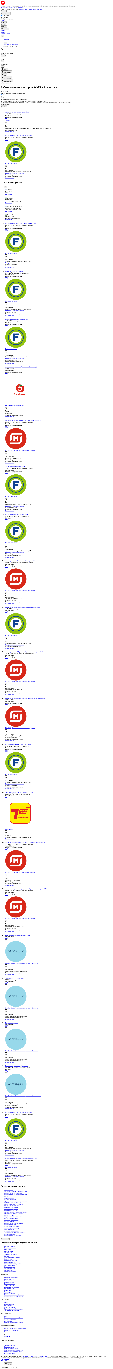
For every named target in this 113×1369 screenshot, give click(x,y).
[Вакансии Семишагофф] (58, 813)
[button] (3, 30)
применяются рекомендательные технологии (35, 1356)
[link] (4, 26)
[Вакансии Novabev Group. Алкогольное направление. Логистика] (58, 951)
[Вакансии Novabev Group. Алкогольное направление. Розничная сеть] (58, 1084)
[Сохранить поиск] (2, 60)
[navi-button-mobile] (2, 36)
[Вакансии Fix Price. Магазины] (58, 152)
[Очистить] (3, 55)
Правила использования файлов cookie (31, 9)
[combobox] (9, 52)
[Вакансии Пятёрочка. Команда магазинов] (58, 390)
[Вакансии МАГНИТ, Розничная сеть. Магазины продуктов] (58, 438)
